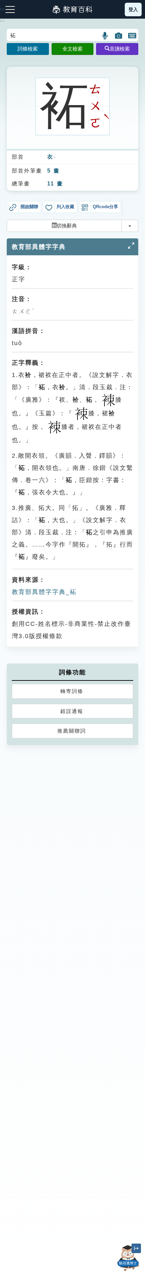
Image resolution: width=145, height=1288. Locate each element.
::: (2, 20)
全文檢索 (72, 49)
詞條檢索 (28, 49)
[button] (105, 35)
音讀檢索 (120, 49)
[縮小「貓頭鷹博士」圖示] (136, 1248)
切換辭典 (67, 226)
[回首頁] (72, 9)
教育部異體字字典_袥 (44, 592)
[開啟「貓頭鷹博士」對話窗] (128, 1258)
